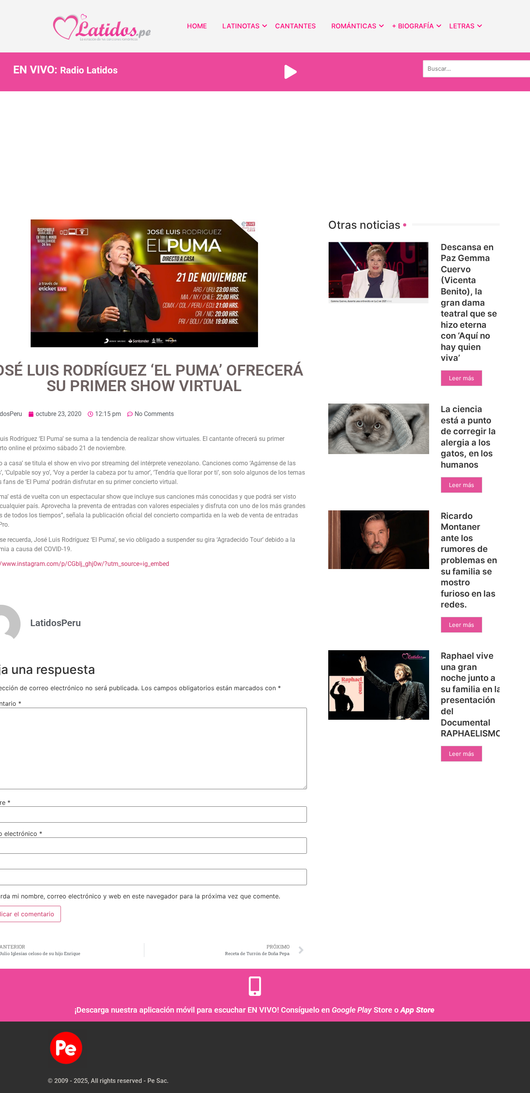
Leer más (461, 378)
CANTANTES (295, 26)
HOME (197, 26)
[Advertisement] (265, 149)
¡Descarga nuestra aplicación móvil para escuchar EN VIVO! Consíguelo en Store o (254, 1010)
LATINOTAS (241, 26)
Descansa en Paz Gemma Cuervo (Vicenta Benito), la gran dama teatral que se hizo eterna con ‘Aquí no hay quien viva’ (469, 302)
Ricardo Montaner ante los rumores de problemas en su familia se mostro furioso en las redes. (469, 560)
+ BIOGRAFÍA (413, 26)
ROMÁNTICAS (353, 26)
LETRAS (462, 26)
